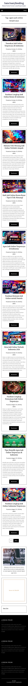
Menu (25, 10)
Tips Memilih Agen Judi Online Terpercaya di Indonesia (14, 452)
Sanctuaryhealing (14, 3)
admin (14, 51)
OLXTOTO (19, 682)
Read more (14, 72)
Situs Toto (5, 608)
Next (16, 540)
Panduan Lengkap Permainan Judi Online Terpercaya (14, 399)
